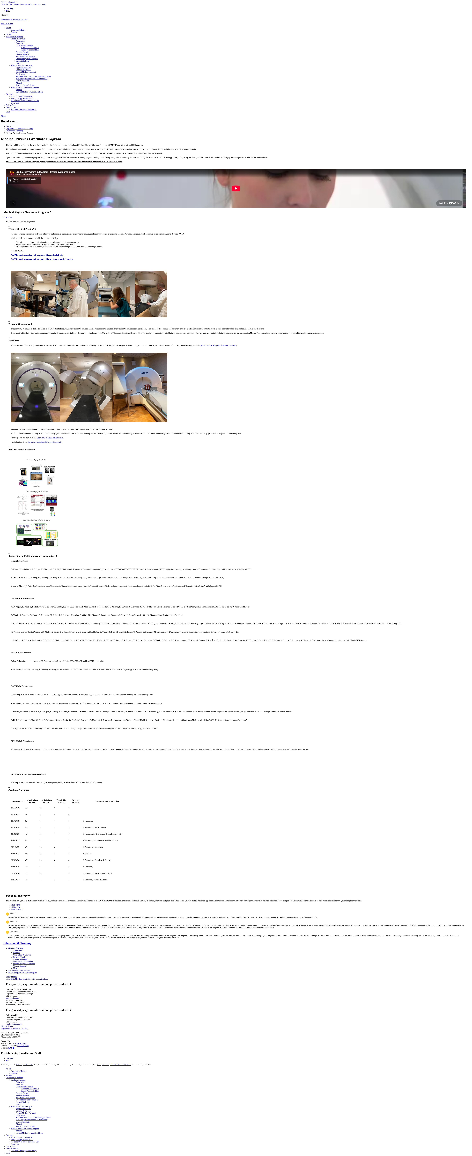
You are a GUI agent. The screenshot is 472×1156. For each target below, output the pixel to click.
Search (4, 15)
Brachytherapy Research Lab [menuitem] (22, 98)
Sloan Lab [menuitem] (15, 103)
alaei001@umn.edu (13, 998)
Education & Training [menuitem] (14, 37)
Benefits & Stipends (23, 1111)
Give (8, 1153)
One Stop (9, 8)
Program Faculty (19, 957)
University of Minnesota (24, 1065)
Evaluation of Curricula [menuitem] (30, 48)
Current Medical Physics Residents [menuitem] (29, 92)
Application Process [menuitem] (23, 67)
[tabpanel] (236, 916)
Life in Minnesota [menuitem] (23, 81)
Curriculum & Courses (22, 955)
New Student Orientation (23, 961)
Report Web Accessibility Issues (120, 1065)
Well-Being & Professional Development (31, 1120)
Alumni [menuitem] (19, 83)
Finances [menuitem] (19, 43)
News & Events (12, 1148)
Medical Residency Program (19, 970)
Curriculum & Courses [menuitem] (24, 45)
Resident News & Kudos (25, 1126)
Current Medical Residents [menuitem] (26, 72)
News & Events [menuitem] (12, 107)
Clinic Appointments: (9, 1046)
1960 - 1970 (13, 913)
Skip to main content (9, 2)
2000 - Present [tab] (16, 909)
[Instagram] (11, 1048)
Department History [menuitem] (18, 30)
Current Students (19, 966)
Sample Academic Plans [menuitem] (30, 50)
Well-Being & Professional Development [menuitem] (31, 79)
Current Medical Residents (26, 1113)
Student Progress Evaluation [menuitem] (27, 59)
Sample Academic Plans (30, 1091)
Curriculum (20, 1115)
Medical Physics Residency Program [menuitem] (25, 87)
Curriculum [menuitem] (20, 74)
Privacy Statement (103, 1065)
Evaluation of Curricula (30, 1089)
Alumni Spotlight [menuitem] (22, 54)
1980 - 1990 (13, 921)
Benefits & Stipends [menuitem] (23, 70)
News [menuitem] (18, 63)
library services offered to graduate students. (45, 442)
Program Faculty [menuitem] (22, 52)
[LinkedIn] (13, 1048)
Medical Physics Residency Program (22, 972)
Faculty (9, 1075)
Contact (14, 1073)
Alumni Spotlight (20, 959)
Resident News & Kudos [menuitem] (25, 85)
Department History (18, 1071)
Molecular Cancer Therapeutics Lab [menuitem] (25, 101)
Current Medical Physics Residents (29, 1133)
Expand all (7, 217)
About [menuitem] (8, 28)
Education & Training (14, 131)
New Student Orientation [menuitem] (25, 56)
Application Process (23, 1109)
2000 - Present (14, 931)
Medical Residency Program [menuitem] (22, 65)
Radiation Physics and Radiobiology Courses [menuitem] (33, 76)
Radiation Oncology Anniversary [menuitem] (24, 109)
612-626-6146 (20, 1043)
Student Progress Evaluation (24, 964)
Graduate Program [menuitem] (18, 39)
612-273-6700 (23, 1046)
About (8, 1069)
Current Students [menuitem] (22, 61)
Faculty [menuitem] (9, 34)
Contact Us (5, 1041)
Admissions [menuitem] (20, 41)
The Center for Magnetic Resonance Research (219, 345)
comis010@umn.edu (14, 1024)
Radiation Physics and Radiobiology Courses (33, 1117)
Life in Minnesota (23, 1122)
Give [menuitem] (8, 112)
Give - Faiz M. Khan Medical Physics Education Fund (27, 979)
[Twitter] (9, 1048)
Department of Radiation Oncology (14, 19)
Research (9, 1135)
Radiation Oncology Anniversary (24, 1151)
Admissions (17, 950)
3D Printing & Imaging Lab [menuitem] (21, 96)
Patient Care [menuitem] (10, 105)
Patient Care (10, 1146)
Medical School (7, 23)
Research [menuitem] (9, 94)
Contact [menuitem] (14, 32)
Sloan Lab (15, 1144)
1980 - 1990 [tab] (15, 907)
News (15, 968)
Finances (16, 953)
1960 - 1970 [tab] (15, 905)
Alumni (19, 1124)
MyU (8, 11)
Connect (4, 1048)
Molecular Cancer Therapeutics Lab (25, 1142)
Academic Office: (8, 1043)
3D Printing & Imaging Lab (21, 1137)
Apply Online (11, 977)
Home (8, 126)
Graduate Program (15, 948)
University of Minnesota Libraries (50, 438)
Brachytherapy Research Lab (22, 1140)
